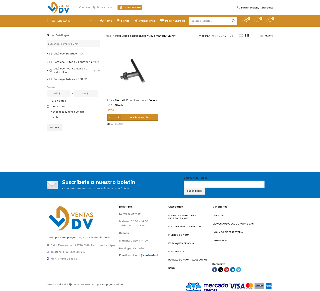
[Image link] (72, 218)
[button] (132, 117)
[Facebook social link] (214, 269)
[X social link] (220, 269)
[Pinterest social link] (226, 269)
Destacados (58, 106)
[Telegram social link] (238, 269)
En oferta (56, 117)
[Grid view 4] (253, 35)
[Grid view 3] (247, 35)
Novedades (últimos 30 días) (68, 111)
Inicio (108, 35)
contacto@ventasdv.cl (143, 255)
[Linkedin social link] (232, 269)
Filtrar (54, 127)
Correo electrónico (196, 177)
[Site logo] (59, 7)
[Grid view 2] (241, 35)
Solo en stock (59, 100)
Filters (268, 35)
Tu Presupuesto (132, 7)
